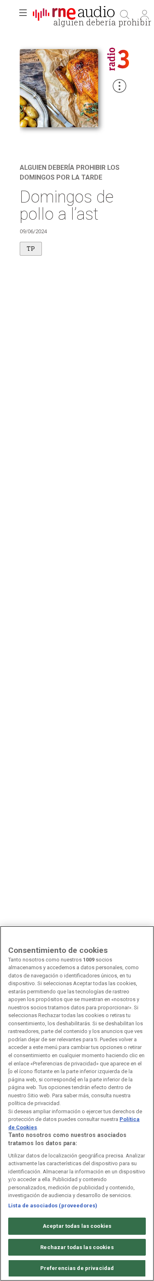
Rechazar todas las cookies (76, 1247)
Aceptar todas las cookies (77, 1226)
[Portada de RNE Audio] (74, 15)
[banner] (74, 15)
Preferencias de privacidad (77, 1268)
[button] (23, 15)
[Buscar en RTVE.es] (125, 15)
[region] (77, 1103)
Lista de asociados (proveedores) (52, 1205)
